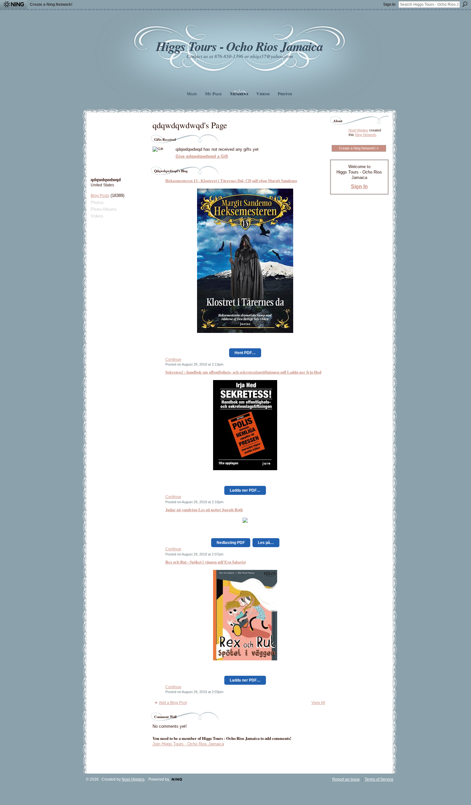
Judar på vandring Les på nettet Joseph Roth (204, 509)
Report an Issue (346, 779)
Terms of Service (379, 779)
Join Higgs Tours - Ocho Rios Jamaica (188, 743)
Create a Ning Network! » (358, 148)
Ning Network (365, 135)
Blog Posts (100, 195)
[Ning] (13, 4)
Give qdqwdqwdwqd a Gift (202, 156)
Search (464, 4)
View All (318, 702)
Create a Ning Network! (51, 4)
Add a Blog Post (173, 702)
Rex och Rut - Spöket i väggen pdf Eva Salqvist (205, 562)
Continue (173, 359)
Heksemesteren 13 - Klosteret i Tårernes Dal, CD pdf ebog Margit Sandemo (231, 180)
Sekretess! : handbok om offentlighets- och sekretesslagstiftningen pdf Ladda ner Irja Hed (243, 372)
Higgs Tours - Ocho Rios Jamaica (239, 46)
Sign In (389, 4)
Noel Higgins (358, 130)
